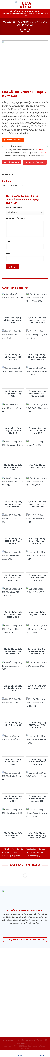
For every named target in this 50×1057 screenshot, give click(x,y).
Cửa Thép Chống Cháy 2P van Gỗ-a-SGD (12, 320)
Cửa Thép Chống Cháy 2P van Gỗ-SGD (13, 761)
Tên (8, 241)
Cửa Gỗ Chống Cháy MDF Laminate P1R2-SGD (37, 577)
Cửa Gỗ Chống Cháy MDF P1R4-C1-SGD (13, 723)
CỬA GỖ (36, 22)
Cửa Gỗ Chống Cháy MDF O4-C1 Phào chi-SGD (13, 540)
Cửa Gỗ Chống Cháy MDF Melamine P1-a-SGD (13, 798)
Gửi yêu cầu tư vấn (10, 852)
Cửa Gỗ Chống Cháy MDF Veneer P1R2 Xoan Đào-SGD (13, 651)
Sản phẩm (23, 22)
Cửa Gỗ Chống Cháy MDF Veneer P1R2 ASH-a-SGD (37, 725)
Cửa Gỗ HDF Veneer (32, 23)
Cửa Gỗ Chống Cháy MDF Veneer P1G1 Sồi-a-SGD (37, 761)
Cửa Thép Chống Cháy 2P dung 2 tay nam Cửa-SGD (37, 356)
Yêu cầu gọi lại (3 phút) (11, 856)
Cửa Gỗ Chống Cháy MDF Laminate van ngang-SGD (13, 577)
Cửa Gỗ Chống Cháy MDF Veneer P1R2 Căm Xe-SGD (13, 504)
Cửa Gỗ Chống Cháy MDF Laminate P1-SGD (13, 467)
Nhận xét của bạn (15, 218)
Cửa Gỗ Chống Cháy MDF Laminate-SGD (37, 687)
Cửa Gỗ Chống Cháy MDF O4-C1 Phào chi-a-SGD (37, 430)
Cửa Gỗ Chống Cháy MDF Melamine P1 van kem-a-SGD (37, 651)
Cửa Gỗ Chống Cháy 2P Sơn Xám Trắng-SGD (13, 393)
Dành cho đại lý (34, 856)
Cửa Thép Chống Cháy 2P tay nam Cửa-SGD (13, 430)
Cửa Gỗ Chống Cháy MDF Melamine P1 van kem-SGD (37, 798)
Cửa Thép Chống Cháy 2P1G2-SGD (37, 466)
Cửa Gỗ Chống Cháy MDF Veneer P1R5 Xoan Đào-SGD (37, 504)
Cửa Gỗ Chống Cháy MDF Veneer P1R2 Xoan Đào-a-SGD (37, 320)
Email (8, 253)
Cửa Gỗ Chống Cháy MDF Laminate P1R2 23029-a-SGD (12, 614)
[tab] (25, 174)
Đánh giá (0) (7, 174)
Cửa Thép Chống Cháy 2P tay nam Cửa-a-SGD (37, 540)
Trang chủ (8, 22)
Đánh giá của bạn (15, 207)
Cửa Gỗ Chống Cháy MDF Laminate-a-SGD (13, 835)
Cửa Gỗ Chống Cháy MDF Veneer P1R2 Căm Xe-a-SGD (37, 393)
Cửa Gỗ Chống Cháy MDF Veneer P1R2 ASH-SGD (13, 356)
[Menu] (3, 4)
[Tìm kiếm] (47, 4)
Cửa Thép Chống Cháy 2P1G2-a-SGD (37, 613)
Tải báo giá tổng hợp (36, 852)
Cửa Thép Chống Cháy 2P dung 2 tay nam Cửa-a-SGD (37, 835)
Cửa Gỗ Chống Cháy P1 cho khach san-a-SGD (13, 688)
